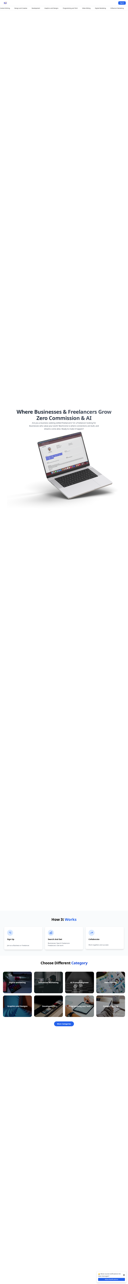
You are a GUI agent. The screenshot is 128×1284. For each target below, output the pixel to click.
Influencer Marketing (103, 8)
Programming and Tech (56, 8)
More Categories (64, 1024)
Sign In (122, 3)
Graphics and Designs (37, 8)
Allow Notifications (111, 1279)
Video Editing (72, 8)
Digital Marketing (86, 8)
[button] (23, 938)
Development (22, 8)
